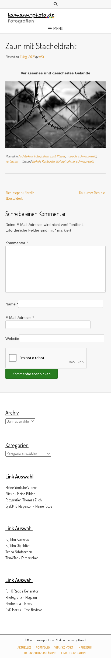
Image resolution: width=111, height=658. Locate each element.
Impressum (85, 647)
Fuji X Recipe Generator (22, 591)
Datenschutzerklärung (40, 653)
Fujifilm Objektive (17, 545)
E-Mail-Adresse (19, 317)
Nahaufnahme (65, 161)
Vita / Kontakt (63, 647)
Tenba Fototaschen (18, 551)
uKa (41, 56)
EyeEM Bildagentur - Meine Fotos (28, 506)
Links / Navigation (73, 653)
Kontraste (48, 161)
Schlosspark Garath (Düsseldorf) (20, 195)
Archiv (12, 412)
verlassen (11, 161)
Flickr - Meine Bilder (20, 493)
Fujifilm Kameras (17, 539)
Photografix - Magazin (21, 597)
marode (72, 156)
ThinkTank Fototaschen (22, 558)
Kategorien (17, 445)
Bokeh (36, 161)
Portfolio (43, 647)
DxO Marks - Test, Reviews (23, 609)
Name (11, 304)
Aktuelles (24, 647)
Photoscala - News (18, 603)
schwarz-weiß (87, 156)
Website (12, 338)
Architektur (25, 156)
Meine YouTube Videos (21, 487)
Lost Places (57, 156)
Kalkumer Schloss (92, 192)
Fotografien (41, 156)
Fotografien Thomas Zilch (23, 500)
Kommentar (16, 243)
